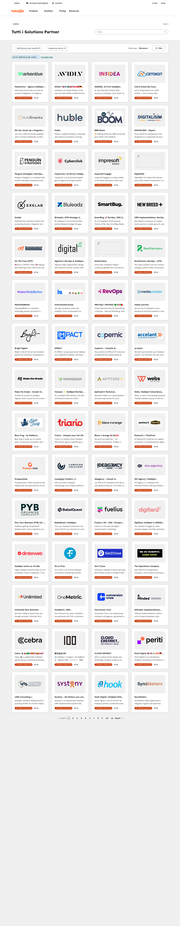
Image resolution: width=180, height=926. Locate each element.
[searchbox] (131, 31)
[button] (165, 24)
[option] (27, 48)
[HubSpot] (18, 11)
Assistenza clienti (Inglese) (38, 3)
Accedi (154, 3)
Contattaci (58, 3)
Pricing (62, 11)
